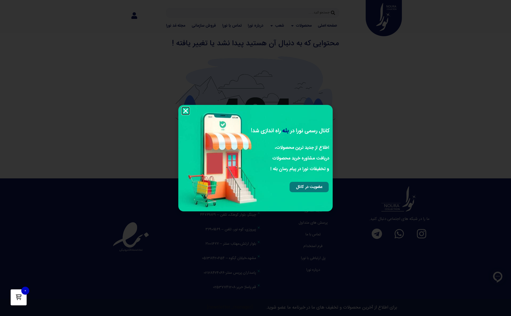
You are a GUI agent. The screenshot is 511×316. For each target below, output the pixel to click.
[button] (185, 111)
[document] (255, 158)
